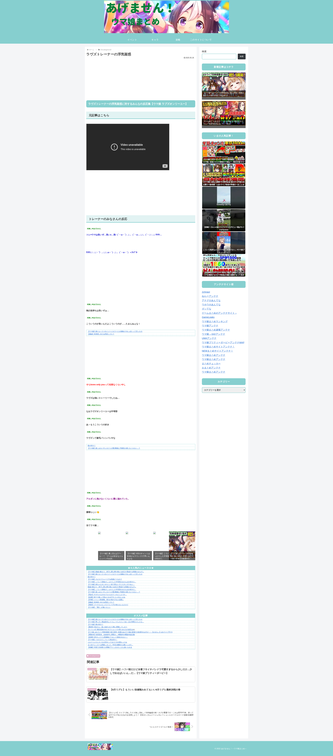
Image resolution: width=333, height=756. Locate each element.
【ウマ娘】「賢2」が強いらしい (99, 607)
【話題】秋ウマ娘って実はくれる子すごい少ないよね (106, 597)
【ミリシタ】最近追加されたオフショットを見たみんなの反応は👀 (111, 629)
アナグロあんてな (211, 300)
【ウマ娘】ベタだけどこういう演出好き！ (102, 640)
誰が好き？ (91, 445)
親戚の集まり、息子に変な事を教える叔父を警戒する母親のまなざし (112, 587)
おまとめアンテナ (211, 367)
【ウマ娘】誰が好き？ (95, 624)
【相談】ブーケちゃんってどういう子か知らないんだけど (108, 605)
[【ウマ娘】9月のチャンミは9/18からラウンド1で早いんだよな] (127, 533)
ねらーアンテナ (210, 296)
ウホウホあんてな (211, 304)
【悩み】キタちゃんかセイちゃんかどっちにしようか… (107, 594)
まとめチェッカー (211, 363)
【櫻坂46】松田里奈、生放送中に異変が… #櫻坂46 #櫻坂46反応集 (111, 634)
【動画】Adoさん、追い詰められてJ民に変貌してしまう (107, 627)
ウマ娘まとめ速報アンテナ (216, 330)
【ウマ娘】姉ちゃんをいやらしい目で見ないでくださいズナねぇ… (111, 584)
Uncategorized (94, 656)
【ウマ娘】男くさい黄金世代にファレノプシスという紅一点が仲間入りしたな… (116, 622)
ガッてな (206, 308)
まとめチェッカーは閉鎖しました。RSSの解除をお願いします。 (110, 645)
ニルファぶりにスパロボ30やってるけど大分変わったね (107, 642)
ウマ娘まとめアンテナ (213, 355)
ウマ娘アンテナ (210, 325)
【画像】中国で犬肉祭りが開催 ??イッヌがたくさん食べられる (110, 647)
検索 (204, 51)
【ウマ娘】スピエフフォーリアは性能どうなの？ (105, 579)
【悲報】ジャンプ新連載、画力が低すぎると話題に (106, 600)
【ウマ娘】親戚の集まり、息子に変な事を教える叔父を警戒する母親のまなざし (116, 572)
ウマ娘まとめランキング (215, 321)
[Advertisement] (140, 78)
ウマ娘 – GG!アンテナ (213, 334)
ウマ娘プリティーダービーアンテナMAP (223, 342)
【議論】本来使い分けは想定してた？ (101, 334)
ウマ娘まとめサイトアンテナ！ (218, 346)
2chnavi (206, 292)
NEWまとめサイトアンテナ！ (217, 351)
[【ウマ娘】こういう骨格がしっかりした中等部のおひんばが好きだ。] (154, 533)
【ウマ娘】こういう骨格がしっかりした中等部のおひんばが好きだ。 (112, 582)
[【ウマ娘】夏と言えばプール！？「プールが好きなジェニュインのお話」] (99, 533)
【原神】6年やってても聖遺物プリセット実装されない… (108, 637)
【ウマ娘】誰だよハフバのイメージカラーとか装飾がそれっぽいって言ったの (115, 331)
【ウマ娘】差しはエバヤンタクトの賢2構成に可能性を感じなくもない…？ (114, 448)
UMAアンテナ (209, 338)
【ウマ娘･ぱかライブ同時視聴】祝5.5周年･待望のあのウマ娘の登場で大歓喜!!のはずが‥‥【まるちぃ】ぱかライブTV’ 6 (130, 632)
